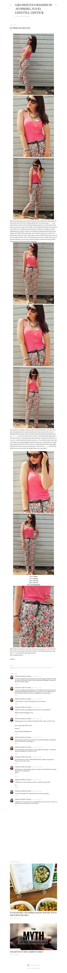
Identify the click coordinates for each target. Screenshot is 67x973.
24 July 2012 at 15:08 (37, 699)
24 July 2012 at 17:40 (37, 737)
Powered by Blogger (35, 965)
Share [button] (11, 665)
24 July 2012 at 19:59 (36, 757)
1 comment (16, 954)
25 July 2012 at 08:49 (37, 791)
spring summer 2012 (42, 667)
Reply (16, 684)
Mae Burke (37, 968)
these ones (46, 446)
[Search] (56, 4)
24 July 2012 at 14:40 (37, 687)
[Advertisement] (33, 845)
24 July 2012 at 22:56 (37, 779)
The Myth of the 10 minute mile (26, 952)
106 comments (17, 918)
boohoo (15, 667)
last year (51, 223)
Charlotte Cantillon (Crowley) (23, 676)
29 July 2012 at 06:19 (36, 799)
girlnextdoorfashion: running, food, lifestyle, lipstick (33, 9)
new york (19, 667)
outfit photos (25, 667)
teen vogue (49, 667)
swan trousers (15, 436)
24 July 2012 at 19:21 (36, 747)
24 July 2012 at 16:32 (36, 718)
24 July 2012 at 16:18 (36, 707)
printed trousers (32, 667)
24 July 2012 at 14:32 (36, 676)
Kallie (14, 653)
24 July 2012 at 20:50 (37, 767)
